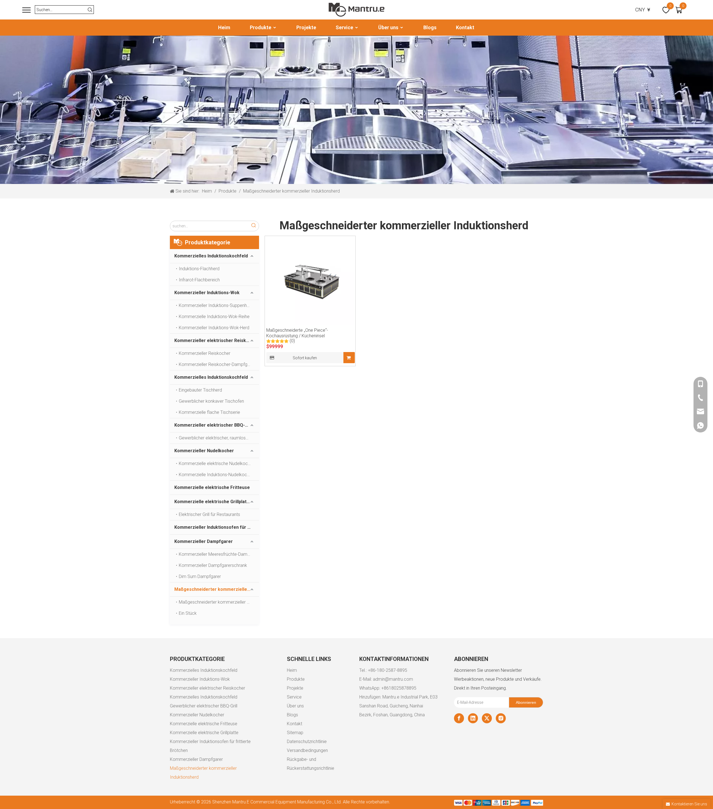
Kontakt (465, 27)
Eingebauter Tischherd (200, 390)
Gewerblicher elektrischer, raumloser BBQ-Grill (219, 438)
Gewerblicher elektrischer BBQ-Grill (203, 706)
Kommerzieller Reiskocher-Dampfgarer (217, 364)
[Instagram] (501, 718)
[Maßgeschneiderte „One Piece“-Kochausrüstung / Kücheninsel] (310, 280)
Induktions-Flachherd (199, 268)
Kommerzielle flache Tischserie (209, 412)
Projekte (306, 27)
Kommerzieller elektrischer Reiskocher (216, 340)
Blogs (429, 27)
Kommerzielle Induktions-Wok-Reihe (214, 316)
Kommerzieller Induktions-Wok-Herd (214, 327)
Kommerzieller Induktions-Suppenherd (216, 305)
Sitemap (295, 732)
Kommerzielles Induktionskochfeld (211, 256)
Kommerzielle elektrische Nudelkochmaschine (219, 463)
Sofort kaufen (305, 358)
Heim (224, 27)
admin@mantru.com (393, 679)
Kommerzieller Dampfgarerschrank (213, 565)
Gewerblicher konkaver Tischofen (211, 401)
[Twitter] (487, 718)
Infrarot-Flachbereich (199, 279)
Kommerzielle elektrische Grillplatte (212, 501)
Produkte (261, 27)
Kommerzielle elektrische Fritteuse (212, 487)
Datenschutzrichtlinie (307, 741)
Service (345, 27)
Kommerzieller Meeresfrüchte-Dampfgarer (219, 554)
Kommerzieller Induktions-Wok (207, 292)
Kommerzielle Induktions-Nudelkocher (216, 474)
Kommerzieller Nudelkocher (204, 450)
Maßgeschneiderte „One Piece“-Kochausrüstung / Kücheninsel (297, 333)
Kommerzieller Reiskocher (204, 353)
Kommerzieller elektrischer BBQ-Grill (213, 425)
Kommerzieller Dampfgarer (203, 541)
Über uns (388, 27)
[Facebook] (459, 718)
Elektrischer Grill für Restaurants (209, 514)
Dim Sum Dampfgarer (200, 576)
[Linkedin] (473, 718)
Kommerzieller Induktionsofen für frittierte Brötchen (216, 527)
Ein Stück (188, 613)
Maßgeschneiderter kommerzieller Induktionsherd (216, 589)
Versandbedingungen (307, 750)
